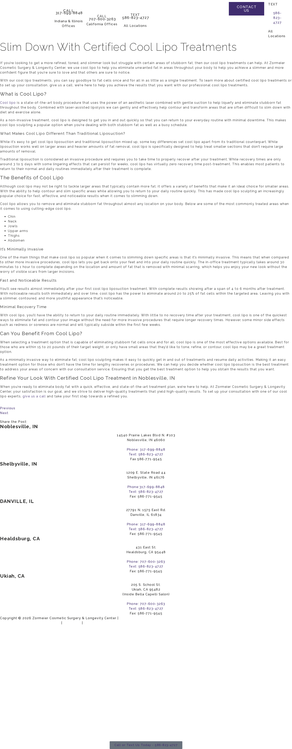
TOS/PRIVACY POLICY (104, 623)
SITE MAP (72, 623)
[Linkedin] (219, 32)
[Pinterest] (219, 24)
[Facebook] (219, 8)
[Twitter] (219, 16)
